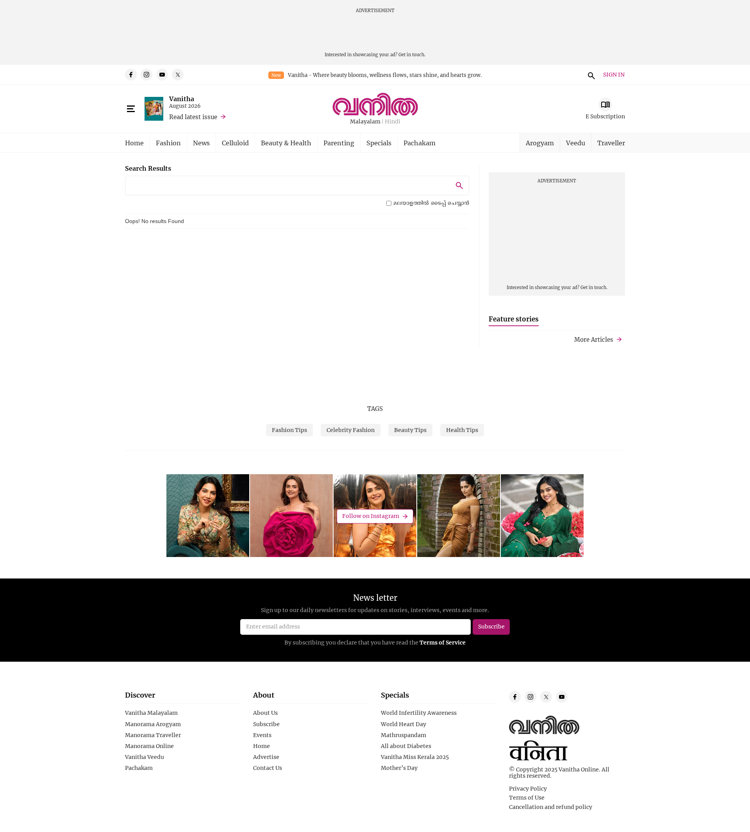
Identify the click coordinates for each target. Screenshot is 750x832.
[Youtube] (162, 74)
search (590, 74)
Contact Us (267, 767)
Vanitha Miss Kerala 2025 (415, 757)
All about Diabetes (406, 746)
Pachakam (420, 143)
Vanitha (181, 99)
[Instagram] (146, 74)
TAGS (375, 408)
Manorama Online (149, 746)
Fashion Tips (289, 430)
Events (262, 735)
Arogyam (540, 143)
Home (134, 143)
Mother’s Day (399, 767)
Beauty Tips (410, 430)
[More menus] (131, 109)
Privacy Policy (528, 788)
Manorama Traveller (153, 735)
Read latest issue (193, 117)
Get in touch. (411, 54)
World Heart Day (403, 724)
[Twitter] (178, 74)
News (201, 143)
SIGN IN (614, 74)
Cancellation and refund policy (550, 807)
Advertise (266, 757)
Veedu (575, 143)
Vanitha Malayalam (151, 712)
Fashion (168, 143)
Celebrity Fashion (351, 430)
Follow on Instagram (370, 516)
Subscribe (266, 724)
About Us (265, 712)
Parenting (338, 143)
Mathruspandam (403, 735)
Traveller (611, 143)
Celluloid (235, 143)
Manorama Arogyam (153, 724)
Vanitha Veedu (144, 757)
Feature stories (514, 318)
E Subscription (605, 116)
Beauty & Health (286, 143)
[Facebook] (131, 74)
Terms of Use (527, 797)
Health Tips (462, 430)
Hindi (392, 121)
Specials (378, 143)
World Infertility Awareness (419, 712)
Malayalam (365, 121)
